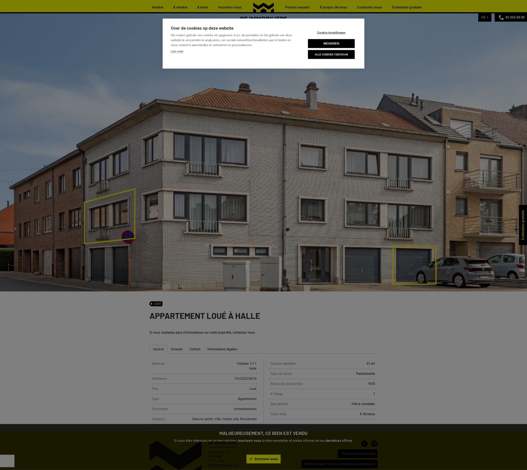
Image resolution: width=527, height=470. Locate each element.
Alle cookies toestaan (331, 54)
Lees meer (177, 51)
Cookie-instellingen (331, 32)
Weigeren (331, 43)
